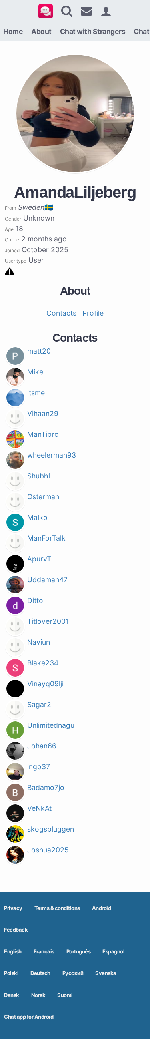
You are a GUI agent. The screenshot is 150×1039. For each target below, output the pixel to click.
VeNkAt (39, 808)
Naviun (38, 642)
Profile (93, 313)
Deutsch (40, 973)
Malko (37, 517)
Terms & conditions (57, 908)
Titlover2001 (48, 621)
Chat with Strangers (93, 31)
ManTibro (43, 434)
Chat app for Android (28, 1016)
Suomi (65, 995)
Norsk (38, 995)
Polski (11, 973)
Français (44, 951)
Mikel (36, 372)
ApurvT (39, 559)
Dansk (11, 995)
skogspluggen (50, 829)
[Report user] (9, 271)
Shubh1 (39, 476)
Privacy (13, 908)
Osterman (43, 496)
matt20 (39, 351)
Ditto (35, 600)
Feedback (16, 929)
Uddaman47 (47, 579)
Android (101, 908)
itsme (36, 392)
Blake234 (42, 663)
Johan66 (41, 746)
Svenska (105, 973)
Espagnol (113, 951)
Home (13, 31)
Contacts (61, 313)
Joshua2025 (48, 850)
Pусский (73, 973)
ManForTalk (46, 538)
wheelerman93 (51, 455)
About (41, 31)
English (13, 951)
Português (78, 951)
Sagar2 (39, 704)
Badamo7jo (45, 787)
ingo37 (38, 766)
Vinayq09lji (45, 683)
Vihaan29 (42, 413)
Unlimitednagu (50, 725)
